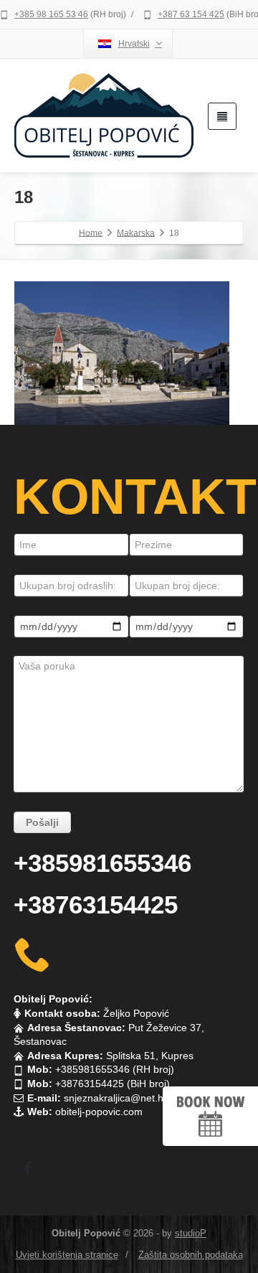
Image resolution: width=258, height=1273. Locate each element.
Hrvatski (134, 44)
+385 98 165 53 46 (51, 14)
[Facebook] (28, 1168)
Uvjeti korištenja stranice (67, 1254)
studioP (190, 1233)
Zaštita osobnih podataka (190, 1254)
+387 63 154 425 (191, 14)
